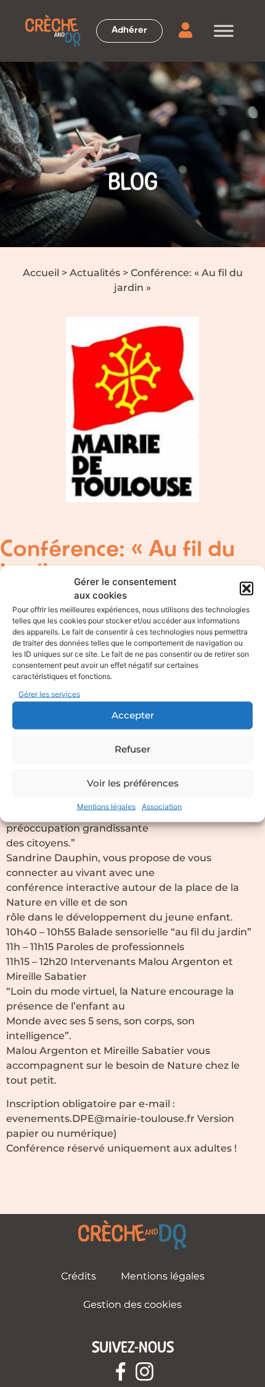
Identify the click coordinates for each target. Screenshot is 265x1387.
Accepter (133, 715)
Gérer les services (49, 693)
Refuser (132, 749)
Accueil (41, 273)
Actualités (95, 273)
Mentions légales (106, 806)
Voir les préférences (133, 783)
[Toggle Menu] (224, 30)
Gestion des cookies (132, 1304)
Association (162, 806)
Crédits (78, 1276)
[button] (246, 589)
